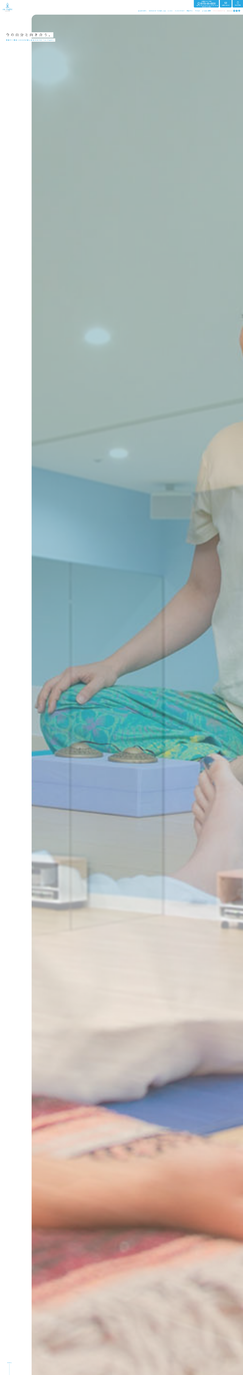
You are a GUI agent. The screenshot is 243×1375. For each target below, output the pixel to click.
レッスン (170, 10)
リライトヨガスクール (219, 10)
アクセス (197, 10)
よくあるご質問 (206, 10)
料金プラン (190, 10)
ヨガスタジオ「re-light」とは (157, 10)
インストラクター (180, 10)
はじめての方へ (142, 10)
